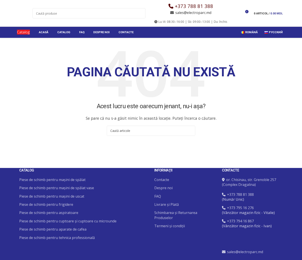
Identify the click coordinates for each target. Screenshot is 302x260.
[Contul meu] (237, 13)
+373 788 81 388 (194, 6)
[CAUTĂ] (140, 13)
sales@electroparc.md (193, 12)
